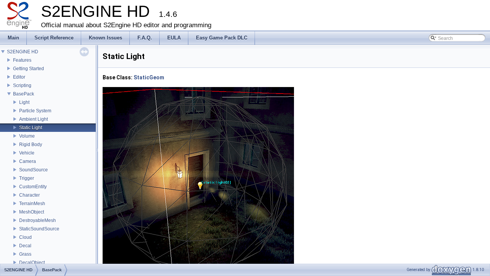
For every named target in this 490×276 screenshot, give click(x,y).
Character (29, 195)
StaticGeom (149, 77)
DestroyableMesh (37, 220)
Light (24, 102)
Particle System (35, 110)
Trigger (26, 178)
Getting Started (28, 68)
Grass (25, 254)
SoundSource (33, 169)
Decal (25, 245)
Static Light (30, 127)
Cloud (25, 237)
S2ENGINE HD (22, 51)
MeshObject (31, 212)
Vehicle (26, 153)
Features (22, 60)
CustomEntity (33, 186)
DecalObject (32, 262)
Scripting (22, 85)
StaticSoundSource (39, 229)
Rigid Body (30, 144)
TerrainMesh (32, 203)
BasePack (23, 94)
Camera (27, 161)
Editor (19, 77)
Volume (27, 136)
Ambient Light (33, 119)
